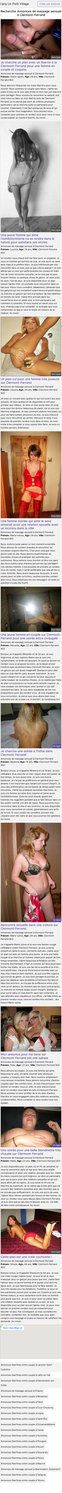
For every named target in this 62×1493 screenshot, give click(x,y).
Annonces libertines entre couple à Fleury (22, 1458)
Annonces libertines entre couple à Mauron (23, 1463)
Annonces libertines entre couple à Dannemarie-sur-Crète (28, 1383)
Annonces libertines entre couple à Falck (22, 1402)
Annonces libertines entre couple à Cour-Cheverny (27, 1407)
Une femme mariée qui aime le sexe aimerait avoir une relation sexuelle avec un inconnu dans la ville (29, 524)
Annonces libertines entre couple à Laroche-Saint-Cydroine (27, 1367)
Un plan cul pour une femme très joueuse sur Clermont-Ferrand (30, 380)
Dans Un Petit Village (14, 4)
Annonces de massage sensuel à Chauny (22, 1390)
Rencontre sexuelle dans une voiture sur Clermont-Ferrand (29, 926)
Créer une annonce (50, 3)
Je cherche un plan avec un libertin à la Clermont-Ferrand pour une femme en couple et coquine (29, 66)
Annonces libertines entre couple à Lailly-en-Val (25, 1375)
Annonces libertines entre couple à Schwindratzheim (28, 1424)
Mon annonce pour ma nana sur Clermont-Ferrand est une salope (24, 1056)
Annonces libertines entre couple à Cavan (22, 1430)
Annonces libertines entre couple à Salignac (23, 1474)
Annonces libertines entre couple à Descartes (24, 1452)
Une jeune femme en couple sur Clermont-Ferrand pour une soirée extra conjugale (31, 636)
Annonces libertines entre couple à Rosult (22, 1446)
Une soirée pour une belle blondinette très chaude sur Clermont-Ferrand (31, 1152)
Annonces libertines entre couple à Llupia (22, 1413)
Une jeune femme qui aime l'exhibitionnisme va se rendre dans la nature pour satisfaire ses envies (27, 238)
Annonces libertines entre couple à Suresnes (24, 1435)
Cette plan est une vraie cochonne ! (26, 1257)
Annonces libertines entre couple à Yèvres (22, 1480)
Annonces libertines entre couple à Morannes (24, 1396)
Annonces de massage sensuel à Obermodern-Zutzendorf (30, 1469)
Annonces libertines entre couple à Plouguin (23, 1441)
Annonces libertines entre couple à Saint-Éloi (24, 1418)
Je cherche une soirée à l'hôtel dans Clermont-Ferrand (26, 752)
